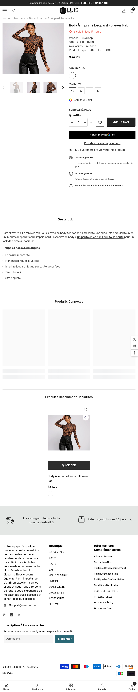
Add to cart (121, 122)
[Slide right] (131, 520)
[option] (33, 48)
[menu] (5, 11)
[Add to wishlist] (100, 122)
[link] (24, 371)
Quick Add (69, 465)
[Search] (14, 11)
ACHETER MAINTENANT (95, 3)
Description (66, 219)
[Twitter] (19, 614)
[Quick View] (86, 417)
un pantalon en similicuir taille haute (100, 237)
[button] (3, 87)
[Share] (93, 123)
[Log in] (124, 10)
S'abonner (65, 638)
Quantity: (75, 115)
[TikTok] (11, 614)
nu (50, 493)
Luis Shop (86, 38)
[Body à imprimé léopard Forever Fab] (69, 432)
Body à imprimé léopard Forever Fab (68, 479)
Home (6, 18)
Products (19, 18)
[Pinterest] (4, 614)
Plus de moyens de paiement (102, 143)
